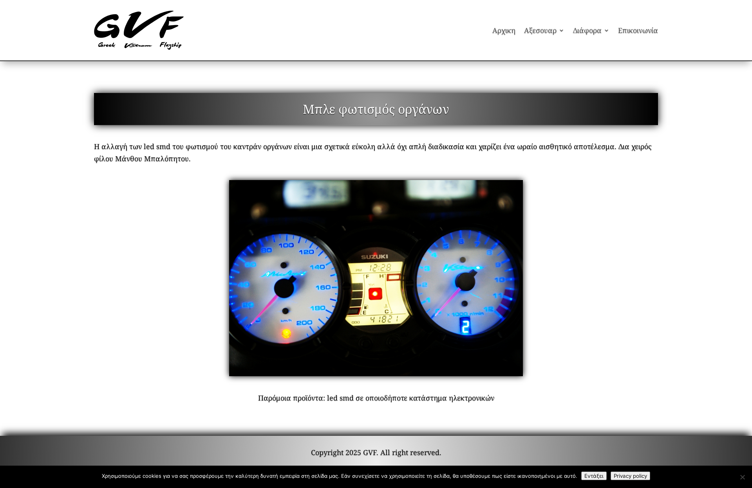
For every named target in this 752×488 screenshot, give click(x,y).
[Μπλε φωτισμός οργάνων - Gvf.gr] (376, 278)
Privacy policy (630, 476)
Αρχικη (503, 30)
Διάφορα (587, 30)
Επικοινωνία (638, 30)
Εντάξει (594, 476)
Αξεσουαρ (540, 30)
